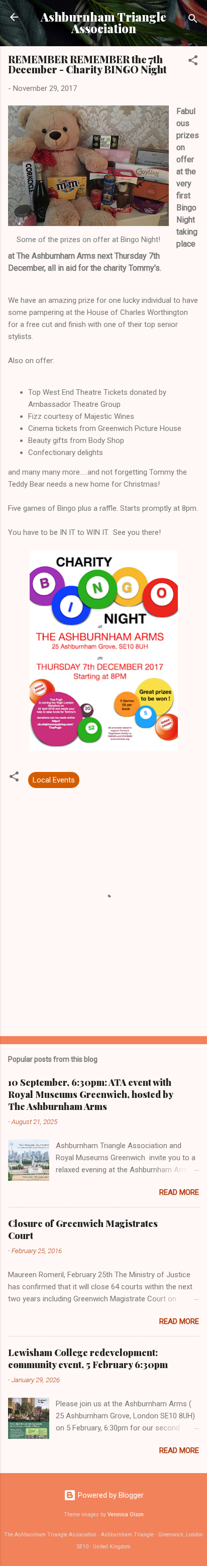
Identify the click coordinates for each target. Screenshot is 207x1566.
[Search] (193, 20)
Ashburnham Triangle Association (103, 22)
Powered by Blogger (110, 1495)
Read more (179, 1192)
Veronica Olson (126, 1514)
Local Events (54, 780)
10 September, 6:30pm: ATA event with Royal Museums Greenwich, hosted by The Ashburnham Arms (90, 1094)
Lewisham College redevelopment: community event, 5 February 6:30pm (88, 1359)
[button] (193, 62)
